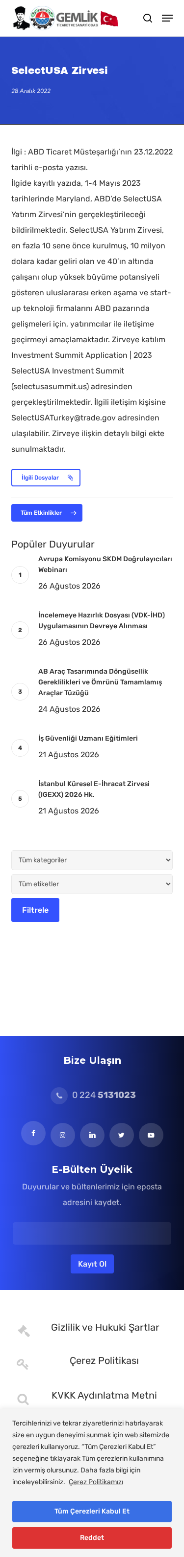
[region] (92, 1483)
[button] (167, 18)
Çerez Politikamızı (96, 1482)
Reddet (92, 1538)
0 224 (103, 1095)
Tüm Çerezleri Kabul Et (92, 1511)
